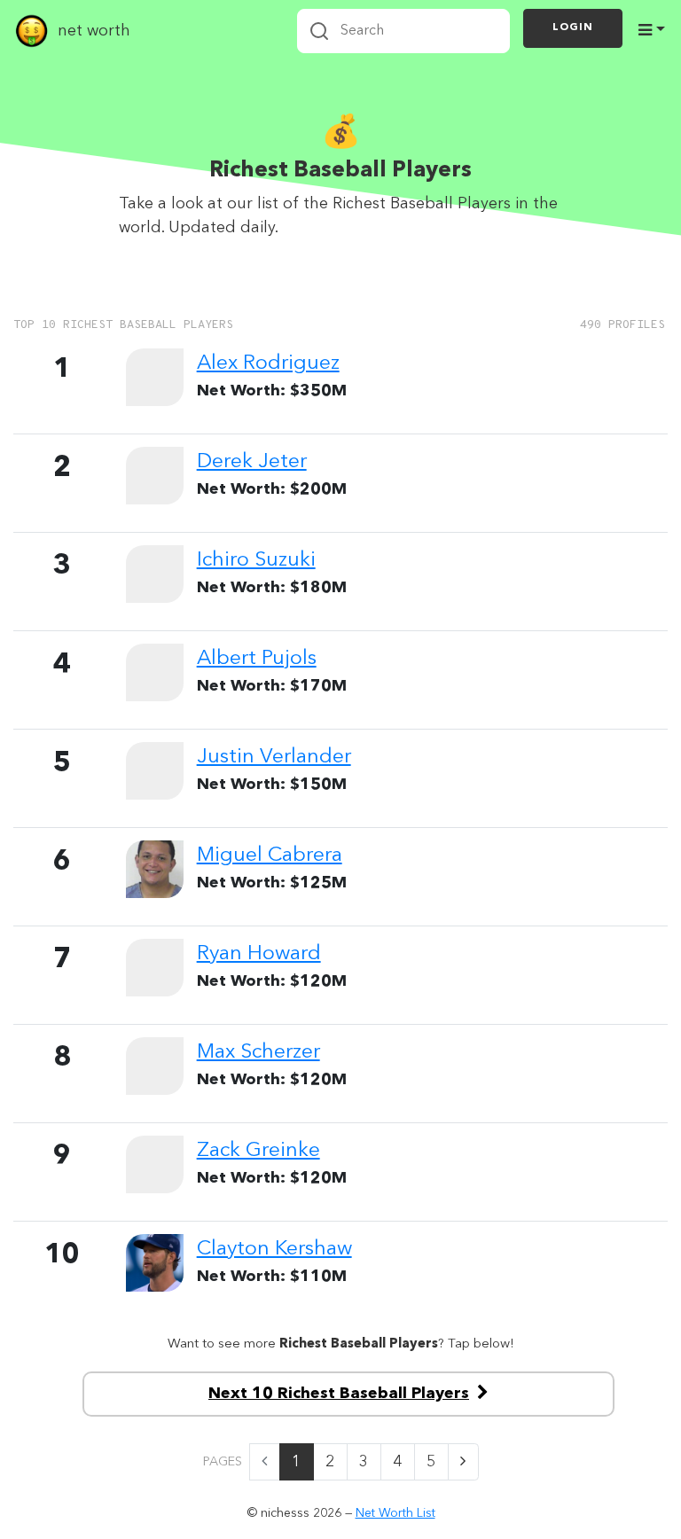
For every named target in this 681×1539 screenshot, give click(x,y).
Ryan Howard (259, 954)
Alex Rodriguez (268, 363)
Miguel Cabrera (269, 855)
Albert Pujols (257, 658)
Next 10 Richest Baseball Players (338, 1394)
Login (572, 27)
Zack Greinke (258, 1150)
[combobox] (403, 31)
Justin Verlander (274, 757)
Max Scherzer (258, 1052)
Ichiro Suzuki (256, 560)
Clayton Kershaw (274, 1249)
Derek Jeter (252, 462)
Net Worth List (395, 1513)
